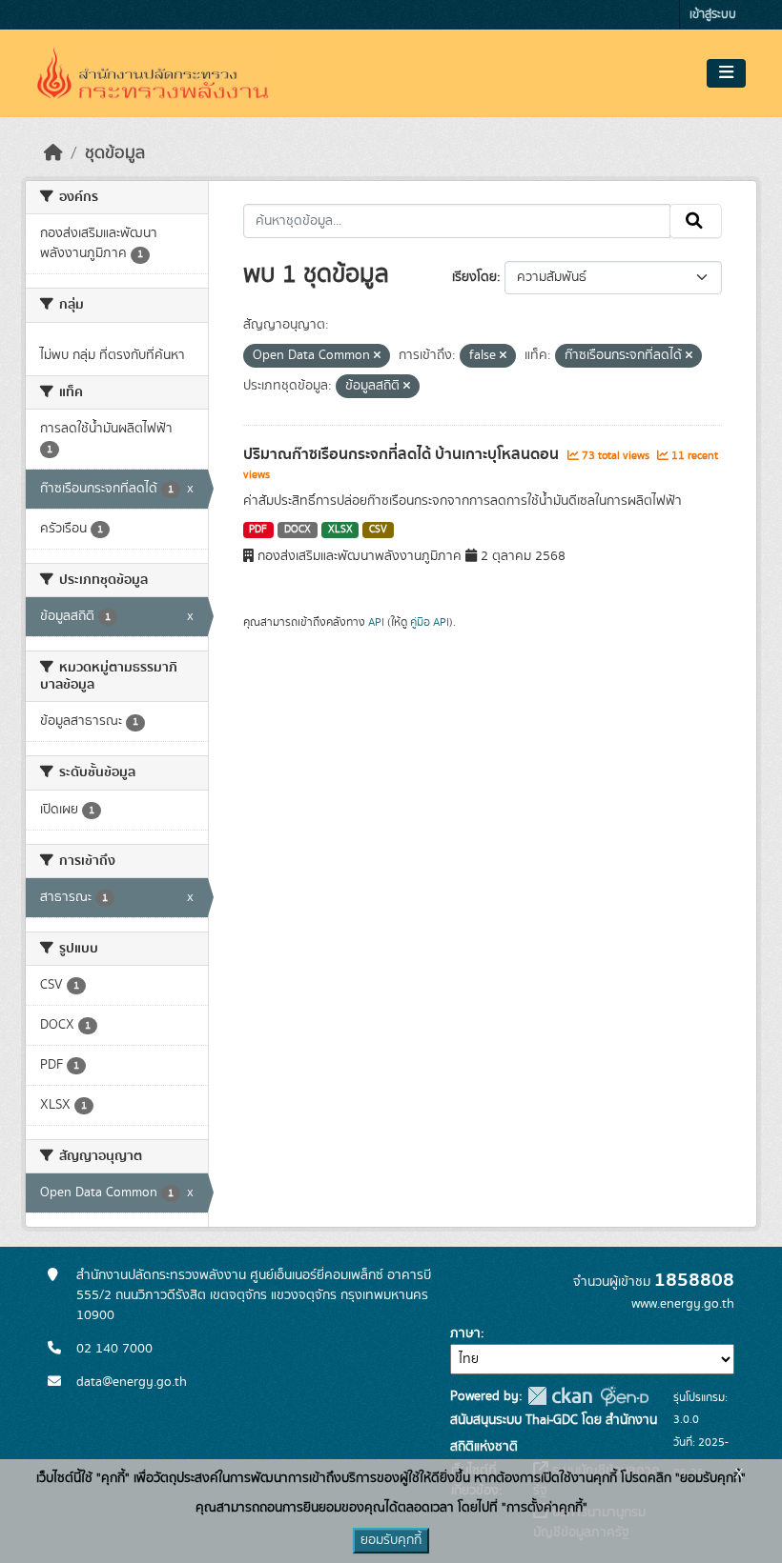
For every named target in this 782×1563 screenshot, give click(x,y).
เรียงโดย (474, 277)
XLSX (340, 529)
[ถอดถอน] (377, 356)
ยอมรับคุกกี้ (391, 1540)
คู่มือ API (429, 622)
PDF (258, 529)
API (376, 622)
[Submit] (695, 221)
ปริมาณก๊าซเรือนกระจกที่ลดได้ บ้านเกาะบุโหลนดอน (403, 454)
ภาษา (465, 1333)
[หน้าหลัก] (53, 153)
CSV (378, 529)
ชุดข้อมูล (115, 153)
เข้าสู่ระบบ (712, 15)
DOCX (297, 529)
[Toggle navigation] (726, 73)
